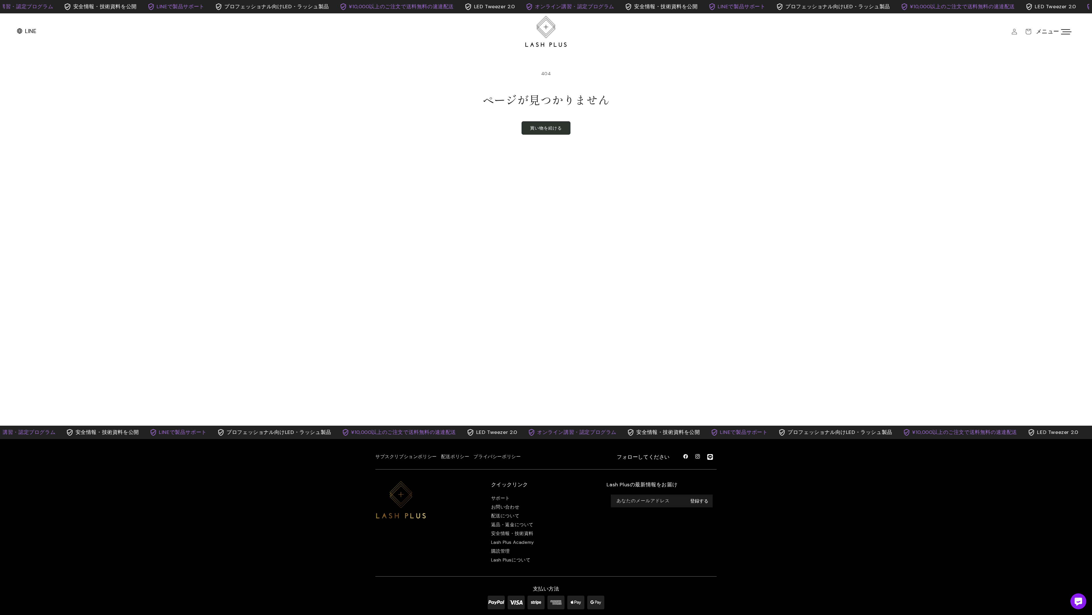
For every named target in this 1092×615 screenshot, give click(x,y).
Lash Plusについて (511, 560)
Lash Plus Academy (512, 542)
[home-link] (401, 500)
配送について (505, 516)
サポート (500, 498)
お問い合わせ (505, 507)
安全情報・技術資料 (512, 533)
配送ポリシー (455, 457)
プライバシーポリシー (497, 457)
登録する (699, 501)
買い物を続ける (546, 128)
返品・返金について (512, 525)
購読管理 (500, 551)
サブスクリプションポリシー (406, 457)
